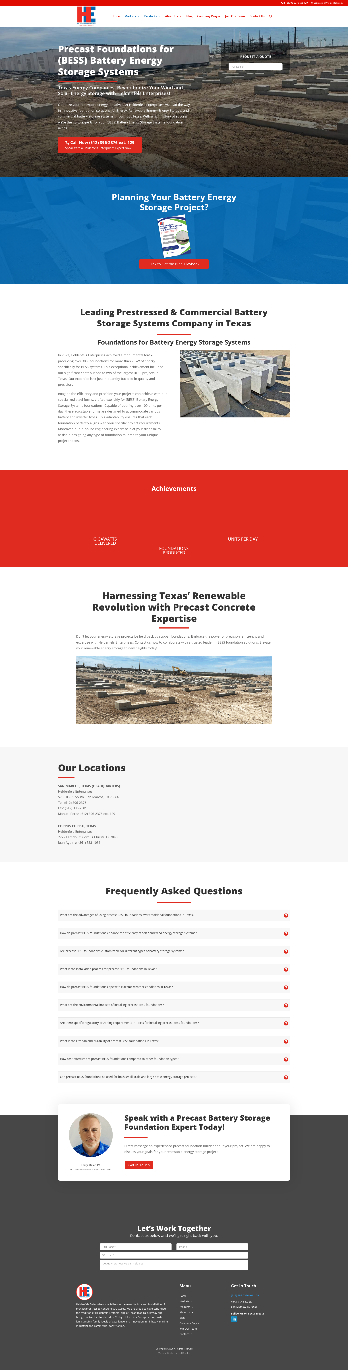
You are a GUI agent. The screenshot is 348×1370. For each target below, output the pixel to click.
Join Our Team (235, 16)
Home (115, 16)
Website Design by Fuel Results (174, 1353)
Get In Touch (139, 1165)
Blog (189, 16)
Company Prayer (208, 16)
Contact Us (257, 16)
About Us (171, 16)
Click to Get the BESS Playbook (174, 263)
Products (150, 16)
